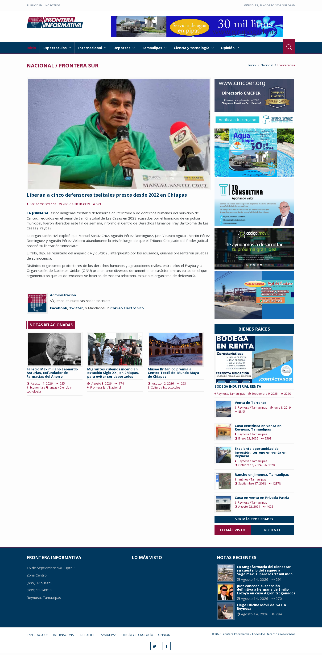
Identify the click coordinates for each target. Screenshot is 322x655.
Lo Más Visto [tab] (232, 529)
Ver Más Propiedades (254, 519)
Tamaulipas (152, 47)
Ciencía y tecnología (192, 47)
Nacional (267, 65)
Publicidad (34, 5)
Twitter (76, 308)
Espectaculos (55, 47)
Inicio (31, 47)
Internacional (90, 47)
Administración (63, 295)
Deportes (122, 47)
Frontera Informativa (55, 22)
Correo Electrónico (127, 308)
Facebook (58, 308)
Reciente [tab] (272, 529)
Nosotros (53, 5)
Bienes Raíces (254, 329)
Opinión (228, 47)
